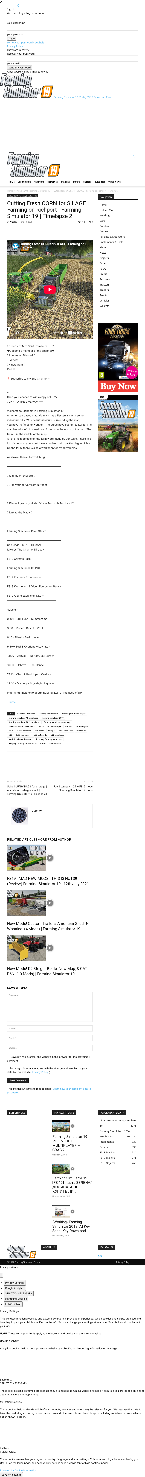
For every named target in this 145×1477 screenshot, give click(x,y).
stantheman (55, 743)
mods (43, 743)
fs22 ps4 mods (40, 735)
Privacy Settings (14, 1282)
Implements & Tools (111, 242)
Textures (105, 279)
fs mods (68, 726)
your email (13, 63)
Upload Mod (24, 182)
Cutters (87, 182)
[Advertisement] (72, 125)
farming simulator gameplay (57, 722)
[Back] (18, 5)
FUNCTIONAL (13, 1303)
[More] (27, 229)
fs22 (10, 735)
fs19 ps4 (52, 730)
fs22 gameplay (23, 735)
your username (16, 22)
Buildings (100, 182)
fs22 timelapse (57, 735)
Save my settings (11, 1474)
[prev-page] (8, 981)
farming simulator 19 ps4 (74, 713)
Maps (103, 247)
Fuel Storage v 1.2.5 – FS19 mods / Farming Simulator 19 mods (73, 788)
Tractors (39, 182)
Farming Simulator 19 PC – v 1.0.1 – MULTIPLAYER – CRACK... (69, 1143)
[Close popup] (1, 1275)
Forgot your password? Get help (26, 42)
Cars (102, 220)
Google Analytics (14, 1288)
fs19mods (81, 730)
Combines (52, 182)
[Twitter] (18, 229)
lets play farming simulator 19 (22, 743)
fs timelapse (82, 726)
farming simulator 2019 (52, 718)
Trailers (65, 182)
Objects (104, 258)
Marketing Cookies (16, 1298)
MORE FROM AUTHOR (54, 839)
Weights (104, 306)
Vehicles (104, 300)
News (103, 252)
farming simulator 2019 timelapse (24, 722)
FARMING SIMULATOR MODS (22, 726)
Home (11, 182)
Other (103, 263)
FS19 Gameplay (24, 730)
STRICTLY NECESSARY (18, 1293)
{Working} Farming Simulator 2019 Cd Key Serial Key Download (71, 1226)
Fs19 (11, 730)
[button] (133, 156)
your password (16, 34)
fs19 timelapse (66, 730)
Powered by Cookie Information (18, 1470)
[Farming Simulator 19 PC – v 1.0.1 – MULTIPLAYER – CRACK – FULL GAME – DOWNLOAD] (72, 1126)
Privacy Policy (15, 46)
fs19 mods (39, 730)
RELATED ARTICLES (22, 839)
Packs (103, 268)
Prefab (104, 274)
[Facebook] (10, 229)
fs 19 (41, 726)
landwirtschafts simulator (20, 739)
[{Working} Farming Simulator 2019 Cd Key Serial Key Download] (72, 1211)
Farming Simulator (26, 713)
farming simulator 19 (48, 713)
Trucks (76, 182)
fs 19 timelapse (54, 726)
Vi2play (13, 221)
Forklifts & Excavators (112, 236)
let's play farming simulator (49, 739)
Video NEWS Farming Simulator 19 (33, 190)
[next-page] (11, 981)
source (11, 702)
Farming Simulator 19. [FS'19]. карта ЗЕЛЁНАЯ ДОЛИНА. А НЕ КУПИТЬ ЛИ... (72, 1185)
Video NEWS (114, 182)
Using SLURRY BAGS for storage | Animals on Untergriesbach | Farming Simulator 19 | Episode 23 (27, 790)
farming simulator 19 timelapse (23, 718)
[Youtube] (101, 1256)
